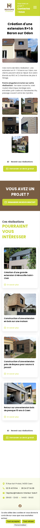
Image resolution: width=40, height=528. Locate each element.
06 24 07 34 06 (27, 488)
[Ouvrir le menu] (35, 7)
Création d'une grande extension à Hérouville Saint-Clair (19, 275)
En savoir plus (13, 284)
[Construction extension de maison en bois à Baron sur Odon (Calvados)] (29, 106)
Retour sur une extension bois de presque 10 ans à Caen (19, 409)
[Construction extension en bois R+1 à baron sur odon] (10, 106)
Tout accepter (13, 521)
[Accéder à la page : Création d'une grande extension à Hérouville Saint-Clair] (20, 258)
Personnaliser (20, 525)
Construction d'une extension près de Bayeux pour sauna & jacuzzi (19, 364)
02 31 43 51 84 (12, 488)
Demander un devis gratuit (21, 168)
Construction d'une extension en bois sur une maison (19, 320)
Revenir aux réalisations (22, 162)
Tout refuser (28, 521)
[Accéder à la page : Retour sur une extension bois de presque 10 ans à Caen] (20, 393)
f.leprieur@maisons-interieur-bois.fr (21, 493)
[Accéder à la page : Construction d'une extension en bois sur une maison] (20, 304)
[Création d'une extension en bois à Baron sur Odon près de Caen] (10, 125)
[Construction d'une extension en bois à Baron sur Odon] (20, 144)
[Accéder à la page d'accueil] (7, 8)
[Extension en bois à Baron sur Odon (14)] (29, 125)
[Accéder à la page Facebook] (20, 505)
